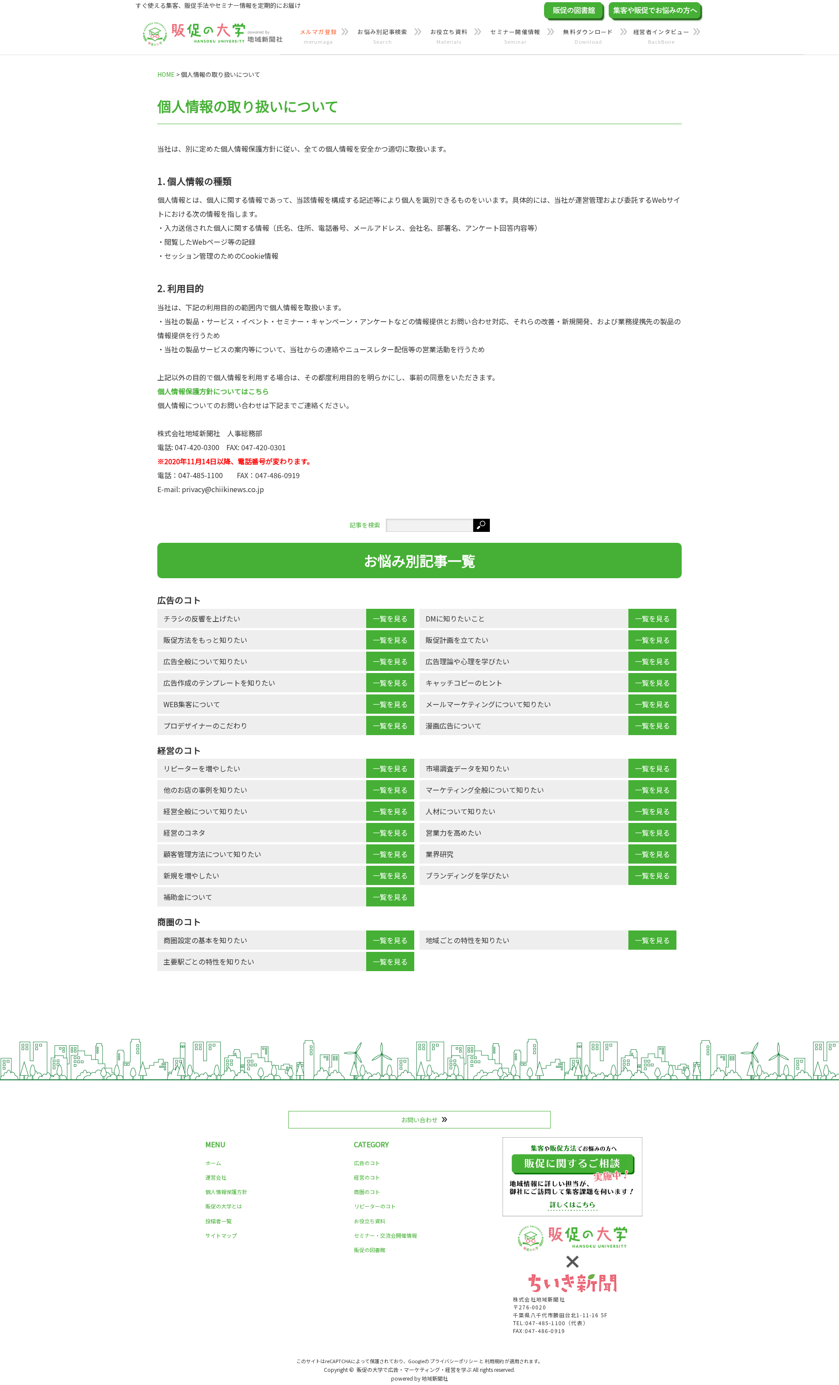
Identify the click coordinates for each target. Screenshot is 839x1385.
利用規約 (494, 1360)
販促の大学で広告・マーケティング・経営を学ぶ (414, 1369)
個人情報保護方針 (226, 1191)
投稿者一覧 (218, 1221)
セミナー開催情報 (515, 36)
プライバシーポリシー (454, 1360)
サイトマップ (221, 1235)
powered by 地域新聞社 (419, 1378)
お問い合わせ (419, 1119)
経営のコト (367, 1177)
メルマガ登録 (318, 36)
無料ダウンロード (588, 36)
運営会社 (215, 1177)
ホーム (213, 1162)
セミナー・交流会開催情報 (385, 1235)
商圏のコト (367, 1191)
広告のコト (367, 1162)
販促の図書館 (369, 1249)
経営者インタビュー (661, 36)
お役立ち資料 (449, 36)
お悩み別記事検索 (382, 36)
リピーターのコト (375, 1206)
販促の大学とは (223, 1206)
